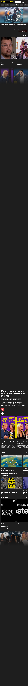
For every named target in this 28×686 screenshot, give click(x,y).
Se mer (23, 31)
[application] (14, 15)
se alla (25, 35)
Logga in (18, 2)
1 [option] (2, 413)
